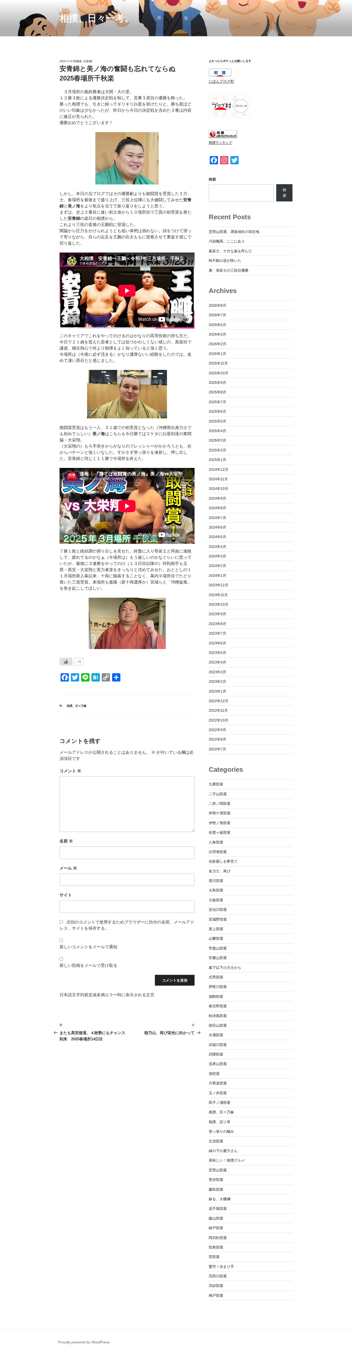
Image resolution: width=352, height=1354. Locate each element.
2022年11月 (218, 710)
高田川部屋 (218, 1276)
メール (68, 868)
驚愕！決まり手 (221, 1266)
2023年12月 (218, 585)
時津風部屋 (218, 1016)
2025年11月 (218, 363)
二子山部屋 (218, 794)
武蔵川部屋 (218, 1045)
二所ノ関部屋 (219, 803)
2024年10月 (218, 489)
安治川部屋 (218, 909)
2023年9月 (217, 614)
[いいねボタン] (66, 662)
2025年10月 (218, 373)
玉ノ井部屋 (218, 1093)
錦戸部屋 (216, 1228)
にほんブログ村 (221, 81)
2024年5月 (217, 537)
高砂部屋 (216, 1286)
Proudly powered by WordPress (84, 1342)
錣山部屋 (216, 1218)
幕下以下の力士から (225, 968)
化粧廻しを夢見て (223, 861)
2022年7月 (217, 749)
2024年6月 (217, 527)
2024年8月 (217, 508)
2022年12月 (218, 701)
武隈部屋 (216, 1054)
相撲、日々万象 (77, 705)
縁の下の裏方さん (223, 1151)
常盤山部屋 (218, 948)
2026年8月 (217, 305)
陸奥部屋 (216, 1247)
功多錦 (87, 61)
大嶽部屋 (216, 900)
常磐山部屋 (218, 958)
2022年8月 (217, 739)
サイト (66, 895)
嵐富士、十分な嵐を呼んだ (230, 251)
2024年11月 (218, 479)
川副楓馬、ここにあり (227, 241)
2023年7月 (217, 633)
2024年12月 (218, 469)
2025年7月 (217, 402)
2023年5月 (217, 653)
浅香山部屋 (218, 1064)
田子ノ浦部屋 (219, 1102)
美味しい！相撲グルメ (227, 1160)
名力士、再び (219, 871)
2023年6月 (217, 643)
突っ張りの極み (221, 1131)
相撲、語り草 (219, 1122)
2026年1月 (217, 354)
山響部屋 (216, 938)
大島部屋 (216, 890)
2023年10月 (218, 604)
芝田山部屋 (218, 1170)
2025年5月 (217, 421)
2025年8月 (217, 392)
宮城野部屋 (218, 919)
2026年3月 (217, 334)
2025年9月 (217, 382)
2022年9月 (217, 730)
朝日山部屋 (218, 1025)
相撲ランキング (220, 142)
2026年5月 (217, 325)
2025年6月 (217, 411)
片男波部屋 (218, 1083)
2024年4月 (217, 547)
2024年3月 (217, 556)
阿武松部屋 (218, 1238)
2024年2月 (217, 566)
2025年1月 (217, 460)
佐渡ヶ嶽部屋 (219, 832)
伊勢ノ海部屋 (219, 823)
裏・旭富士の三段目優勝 (228, 270)
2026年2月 (217, 344)
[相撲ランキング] (223, 137)
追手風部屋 (218, 1208)
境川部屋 (216, 881)
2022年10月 (218, 720)
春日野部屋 (218, 1006)
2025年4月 (217, 431)
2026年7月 (217, 315)
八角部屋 (216, 842)
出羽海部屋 (218, 852)
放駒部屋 (216, 996)
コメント (70, 771)
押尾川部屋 (218, 987)
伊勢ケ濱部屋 (219, 813)
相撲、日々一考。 (97, 18)
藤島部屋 (216, 1189)
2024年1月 (217, 575)
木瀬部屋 (216, 1035)
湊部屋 (214, 1074)
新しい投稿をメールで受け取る (88, 965)
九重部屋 (216, 784)
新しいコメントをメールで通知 (88, 947)
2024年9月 (217, 498)
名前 (66, 841)
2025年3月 (217, 440)
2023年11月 (218, 595)
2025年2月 (217, 450)
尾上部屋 (216, 929)
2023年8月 (217, 624)
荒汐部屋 (216, 1180)
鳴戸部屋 (216, 1295)
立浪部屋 (216, 1141)
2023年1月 (217, 691)
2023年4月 (217, 662)
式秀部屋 (216, 977)
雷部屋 (214, 1257)
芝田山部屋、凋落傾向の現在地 (234, 232)
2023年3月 (217, 672)
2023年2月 (217, 681)
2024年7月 (217, 518)
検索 (212, 179)
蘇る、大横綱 (219, 1199)
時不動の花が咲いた (225, 260)
